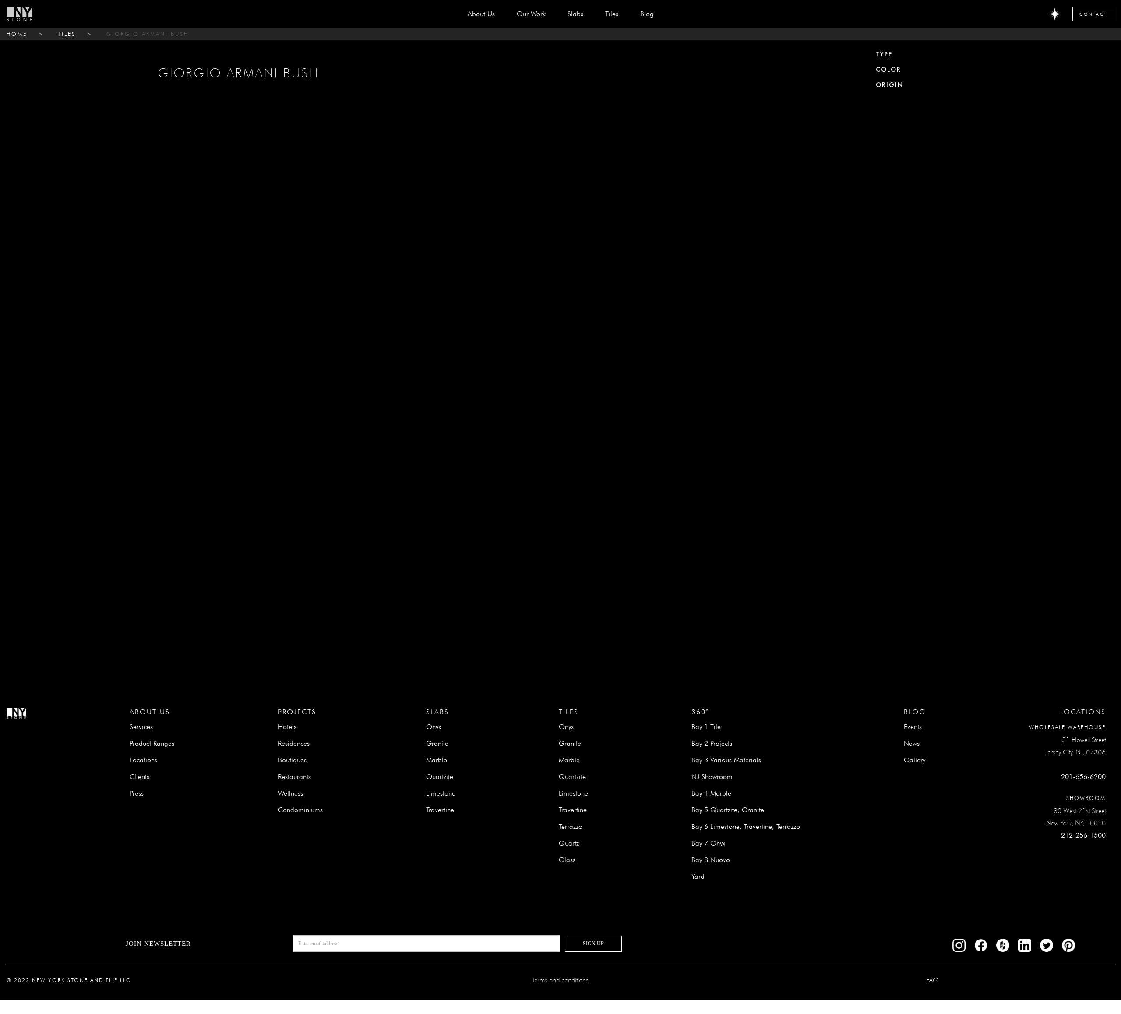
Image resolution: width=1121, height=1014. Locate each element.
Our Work (531, 14)
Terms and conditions (560, 980)
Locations (143, 760)
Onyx (433, 727)
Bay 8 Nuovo (710, 860)
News (912, 743)
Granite (437, 743)
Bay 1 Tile (706, 727)
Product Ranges (152, 743)
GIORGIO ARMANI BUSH (147, 34)
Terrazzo (570, 826)
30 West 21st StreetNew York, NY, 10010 (1076, 817)
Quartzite (439, 776)
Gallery (914, 760)
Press (137, 793)
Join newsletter (158, 943)
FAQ (932, 980)
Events (913, 727)
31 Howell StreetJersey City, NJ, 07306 (1075, 746)
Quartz (569, 843)
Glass (567, 860)
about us (481, 14)
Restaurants (294, 776)
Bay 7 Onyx (708, 843)
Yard (698, 876)
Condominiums (300, 810)
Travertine (440, 810)
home (17, 34)
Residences (294, 743)
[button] (575, 14)
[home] (19, 14)
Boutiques (292, 760)
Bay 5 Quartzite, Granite (727, 810)
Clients (139, 776)
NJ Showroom (712, 776)
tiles (67, 34)
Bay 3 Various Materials (726, 760)
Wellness (290, 793)
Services (141, 727)
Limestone (440, 793)
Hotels (287, 727)
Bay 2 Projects (711, 743)
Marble (436, 760)
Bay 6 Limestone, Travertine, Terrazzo (745, 826)
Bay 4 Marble (711, 793)
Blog (647, 14)
